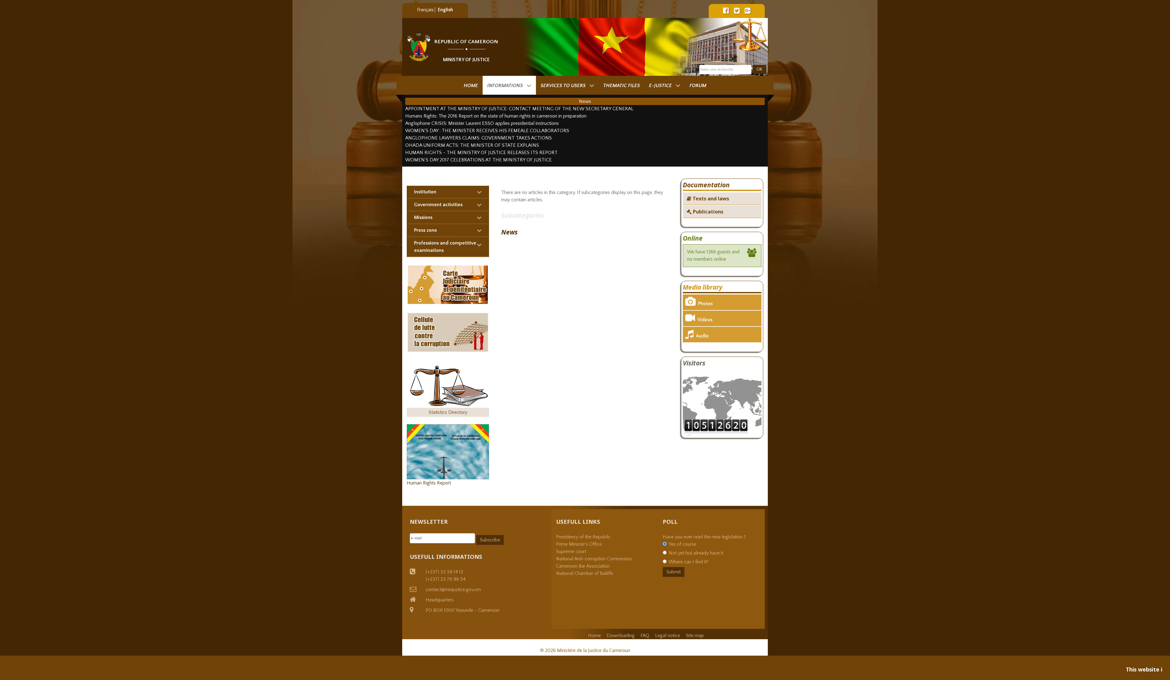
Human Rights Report (429, 483)
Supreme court (571, 551)
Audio (702, 336)
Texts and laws (710, 198)
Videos (704, 319)
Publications (707, 211)
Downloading (621, 635)
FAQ (644, 635)
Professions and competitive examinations (445, 246)
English (445, 9)
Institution (425, 192)
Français (426, 9)
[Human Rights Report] (448, 451)
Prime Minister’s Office (579, 544)
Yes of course (682, 544)
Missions (423, 217)
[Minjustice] (418, 47)
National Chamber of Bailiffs (584, 573)
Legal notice (667, 635)
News (509, 232)
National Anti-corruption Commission (594, 559)
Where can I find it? (688, 562)
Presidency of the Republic (583, 537)
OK (759, 69)
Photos (705, 303)
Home (594, 635)
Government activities (438, 204)
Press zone (425, 230)
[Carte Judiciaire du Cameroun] (448, 284)
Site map (695, 635)
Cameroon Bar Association (583, 566)
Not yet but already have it (696, 553)
